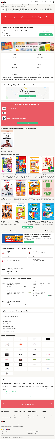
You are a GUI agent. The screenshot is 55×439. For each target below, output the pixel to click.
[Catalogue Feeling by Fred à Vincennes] (20, 369)
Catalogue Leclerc (18, 415)
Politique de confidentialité (33, 431)
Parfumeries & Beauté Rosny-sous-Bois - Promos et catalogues (17, 396)
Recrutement (44, 417)
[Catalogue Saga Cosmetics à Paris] (34, 354)
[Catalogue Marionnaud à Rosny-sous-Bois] (20, 339)
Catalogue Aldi (31, 417)
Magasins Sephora (37, 4)
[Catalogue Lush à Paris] (20, 364)
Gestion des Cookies (32, 433)
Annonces (51, 5)
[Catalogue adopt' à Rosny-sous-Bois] (7, 360)
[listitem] (7, 141)
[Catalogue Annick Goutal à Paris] (48, 344)
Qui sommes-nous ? (5, 414)
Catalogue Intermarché (33, 415)
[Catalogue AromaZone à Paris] (34, 364)
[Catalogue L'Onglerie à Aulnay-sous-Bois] (34, 344)
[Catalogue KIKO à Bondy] (7, 364)
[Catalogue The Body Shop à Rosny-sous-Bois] (34, 339)
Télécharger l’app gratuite (6, 417)
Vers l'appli (27, 20)
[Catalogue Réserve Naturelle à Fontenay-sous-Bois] (7, 354)
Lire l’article (29, 242)
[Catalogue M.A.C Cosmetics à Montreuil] (48, 339)
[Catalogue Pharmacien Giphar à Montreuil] (7, 349)
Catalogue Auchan (32, 414)
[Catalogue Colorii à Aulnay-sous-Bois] (20, 354)
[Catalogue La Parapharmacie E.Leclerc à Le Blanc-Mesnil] (48, 360)
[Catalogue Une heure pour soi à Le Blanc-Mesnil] (34, 349)
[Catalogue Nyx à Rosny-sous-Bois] (7, 369)
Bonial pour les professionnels (48, 415)
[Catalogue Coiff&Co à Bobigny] (20, 349)
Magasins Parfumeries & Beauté (24, 4)
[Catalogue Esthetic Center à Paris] (48, 349)
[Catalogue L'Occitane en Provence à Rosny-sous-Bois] (7, 344)
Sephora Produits (6, 394)
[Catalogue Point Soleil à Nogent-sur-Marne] (20, 344)
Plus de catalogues (27, 227)
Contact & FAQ (45, 414)
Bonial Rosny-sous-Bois (6, 4)
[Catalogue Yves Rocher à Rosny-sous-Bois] (34, 360)
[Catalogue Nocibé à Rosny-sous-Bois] (34, 369)
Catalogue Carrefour (18, 417)
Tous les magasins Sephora (46, 34)
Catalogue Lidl (17, 414)
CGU (2, 433)
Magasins (14, 4)
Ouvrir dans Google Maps (27, 96)
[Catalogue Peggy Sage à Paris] (7, 373)
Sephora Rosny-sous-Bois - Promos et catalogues (14, 391)
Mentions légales (4, 431)
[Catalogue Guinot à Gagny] (48, 354)
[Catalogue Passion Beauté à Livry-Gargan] (20, 360)
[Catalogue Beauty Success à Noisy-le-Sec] (48, 364)
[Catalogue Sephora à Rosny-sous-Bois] (7, 339)
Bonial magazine (4, 415)
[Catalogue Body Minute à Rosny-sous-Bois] (48, 369)
